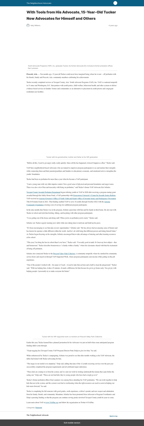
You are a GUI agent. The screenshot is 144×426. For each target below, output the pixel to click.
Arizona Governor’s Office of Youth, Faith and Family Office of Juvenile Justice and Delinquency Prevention (77, 198)
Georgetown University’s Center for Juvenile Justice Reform (94, 195)
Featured (38, 408)
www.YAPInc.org (51, 402)
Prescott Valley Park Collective (64, 253)
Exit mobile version (72, 423)
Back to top (113, 416)
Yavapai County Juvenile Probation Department (43, 192)
